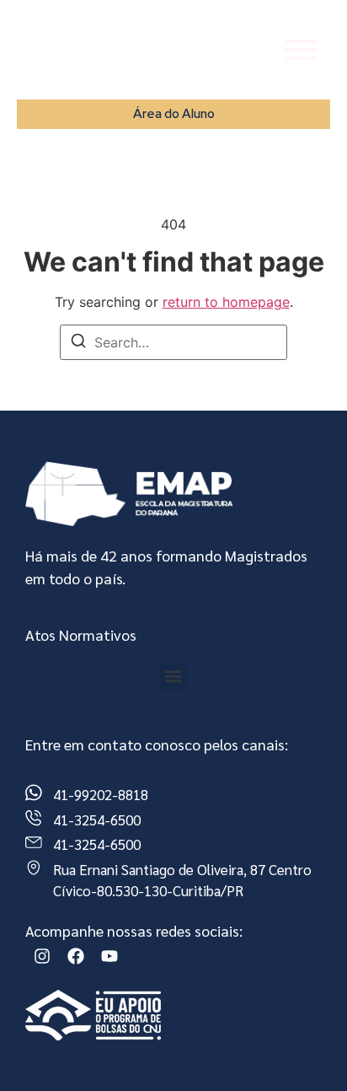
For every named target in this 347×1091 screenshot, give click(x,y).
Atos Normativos (80, 634)
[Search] (78, 343)
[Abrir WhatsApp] (305, 1048)
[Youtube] (109, 956)
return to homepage (226, 301)
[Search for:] (173, 342)
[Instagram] (42, 956)
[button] (173, 677)
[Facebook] (76, 956)
